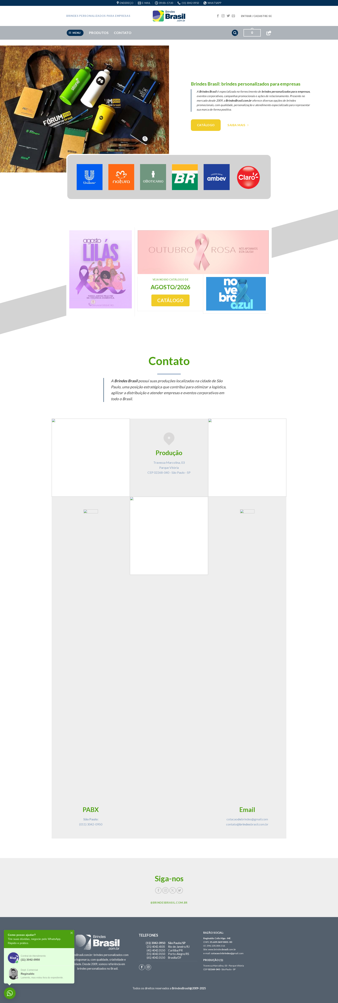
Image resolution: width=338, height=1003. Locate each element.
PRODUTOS (99, 33)
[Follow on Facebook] (217, 16)
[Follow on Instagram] (223, 16)
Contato (122, 33)
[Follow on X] (172, 890)
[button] (256, 16)
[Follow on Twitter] (228, 16)
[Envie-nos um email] (233, 16)
